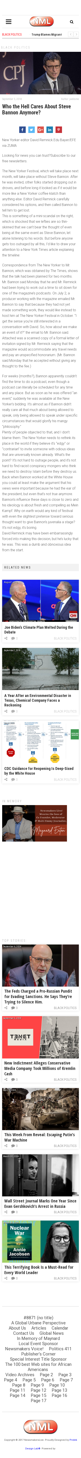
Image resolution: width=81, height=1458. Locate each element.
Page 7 (66, 1379)
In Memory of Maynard (38, 1338)
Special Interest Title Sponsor (38, 1359)
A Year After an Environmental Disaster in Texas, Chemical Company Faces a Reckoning (37, 700)
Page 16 (59, 1395)
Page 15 (38, 1395)
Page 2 (46, 1374)
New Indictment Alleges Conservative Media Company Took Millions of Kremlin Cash (39, 1068)
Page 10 (57, 1385)
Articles (38, 1328)
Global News (52, 1333)
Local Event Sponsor (38, 1343)
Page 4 (10, 1379)
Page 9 (37, 1385)
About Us (17, 1328)
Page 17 (38, 1400)
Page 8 (18, 1385)
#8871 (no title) (38, 1317)
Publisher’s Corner (38, 1354)
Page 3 (64, 1374)
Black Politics (15, 47)
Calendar (60, 1328)
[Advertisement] (40, 887)
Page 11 (17, 1390)
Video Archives (19, 1374)
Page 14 (17, 1395)
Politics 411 (60, 1348)
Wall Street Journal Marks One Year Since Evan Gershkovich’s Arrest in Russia (40, 1203)
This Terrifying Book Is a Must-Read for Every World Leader (38, 1269)
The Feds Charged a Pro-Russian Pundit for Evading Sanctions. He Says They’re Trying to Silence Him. (38, 996)
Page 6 (47, 1379)
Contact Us (23, 1333)
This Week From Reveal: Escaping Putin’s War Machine (39, 1137)
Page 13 (59, 1390)
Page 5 (29, 1379)
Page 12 (38, 1390)
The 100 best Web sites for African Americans (38, 1367)
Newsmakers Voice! (24, 1348)
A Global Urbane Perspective (38, 1322)
